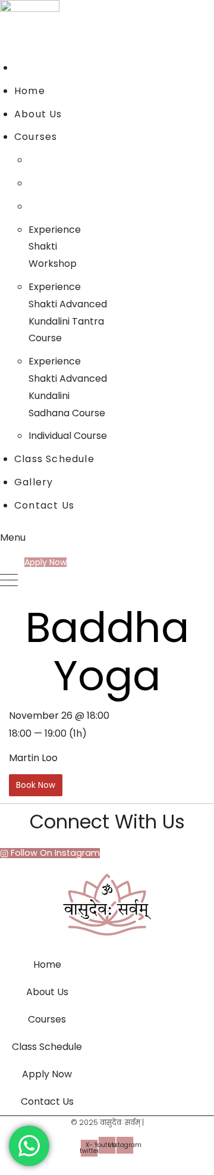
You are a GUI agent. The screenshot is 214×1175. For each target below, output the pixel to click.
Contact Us (47, 1101)
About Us (47, 992)
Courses (47, 1019)
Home (47, 964)
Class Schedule (47, 1047)
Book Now (35, 785)
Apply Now (47, 1074)
